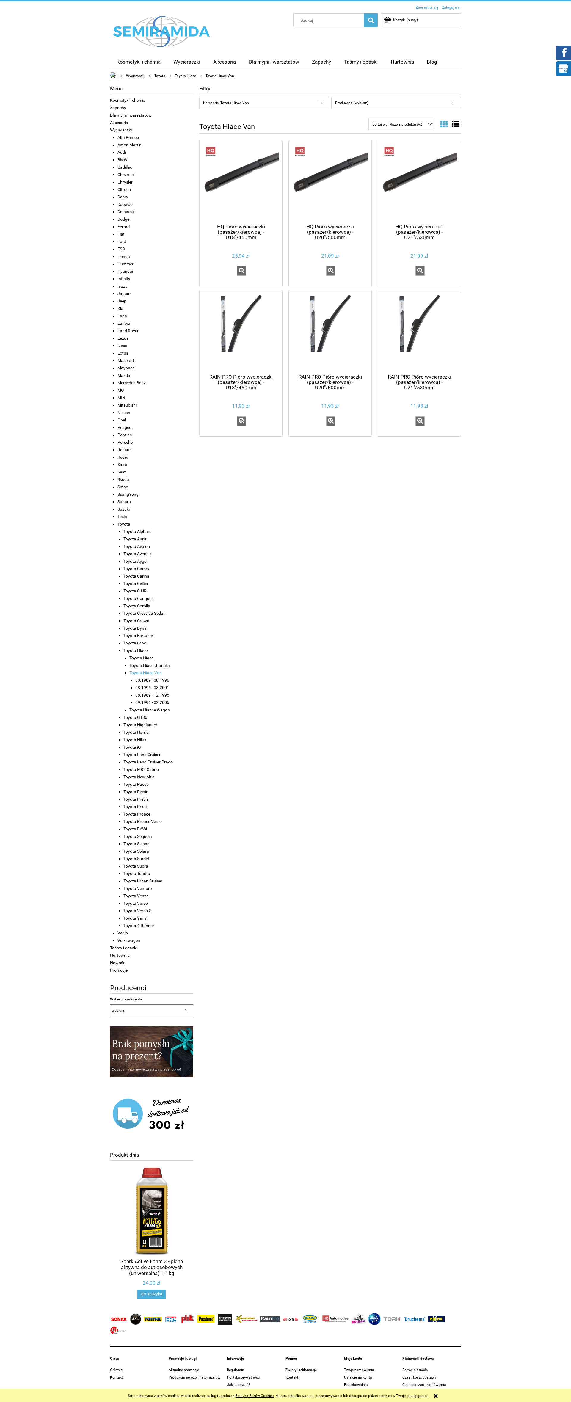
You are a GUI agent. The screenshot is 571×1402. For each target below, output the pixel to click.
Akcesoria (119, 122)
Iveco (122, 345)
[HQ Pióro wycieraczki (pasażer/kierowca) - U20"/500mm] (330, 182)
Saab (122, 464)
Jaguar (124, 293)
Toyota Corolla (136, 605)
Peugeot (125, 427)
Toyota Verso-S (137, 910)
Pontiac (124, 434)
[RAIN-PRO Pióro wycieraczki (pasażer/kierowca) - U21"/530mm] (419, 332)
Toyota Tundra (136, 873)
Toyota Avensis (137, 553)
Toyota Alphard (137, 531)
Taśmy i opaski (123, 947)
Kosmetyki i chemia (127, 100)
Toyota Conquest (139, 598)
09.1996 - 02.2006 (152, 702)
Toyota (123, 524)
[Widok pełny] (455, 124)
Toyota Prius (135, 806)
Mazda (123, 375)
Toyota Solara (136, 851)
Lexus (122, 338)
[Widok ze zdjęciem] (444, 124)
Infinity (123, 278)
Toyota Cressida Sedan (144, 613)
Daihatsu (125, 211)
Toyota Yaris (134, 918)
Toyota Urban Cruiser (142, 881)
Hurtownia (120, 955)
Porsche (125, 442)
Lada (122, 315)
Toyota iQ (132, 747)
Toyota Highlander (140, 724)
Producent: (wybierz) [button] (351, 103)
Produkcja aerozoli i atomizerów (194, 1377)
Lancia (123, 323)
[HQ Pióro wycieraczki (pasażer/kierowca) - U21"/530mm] (419, 182)
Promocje (119, 970)
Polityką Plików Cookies (254, 1396)
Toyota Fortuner (138, 635)
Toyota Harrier (136, 732)
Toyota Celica (135, 583)
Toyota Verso (135, 903)
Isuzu (122, 286)
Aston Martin (129, 144)
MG (120, 390)
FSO (121, 249)
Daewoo (125, 204)
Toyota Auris (135, 539)
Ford (121, 241)
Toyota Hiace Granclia (149, 665)
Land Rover (128, 330)
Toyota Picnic (135, 791)
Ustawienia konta (358, 1377)
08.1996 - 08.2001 (152, 687)
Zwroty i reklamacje (301, 1370)
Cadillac (124, 167)
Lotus (122, 353)
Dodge (123, 219)
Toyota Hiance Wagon (149, 710)
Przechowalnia (356, 1385)
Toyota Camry (136, 568)
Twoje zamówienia (359, 1370)
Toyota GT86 (135, 717)
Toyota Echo (134, 643)
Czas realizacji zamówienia (424, 1385)
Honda (123, 256)
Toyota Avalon (136, 546)
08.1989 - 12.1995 (152, 695)
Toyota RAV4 (135, 829)
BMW (122, 159)
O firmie (116, 1370)
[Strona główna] (162, 31)
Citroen (124, 189)
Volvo (122, 933)
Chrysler (125, 182)
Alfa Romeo (128, 137)
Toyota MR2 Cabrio (141, 769)
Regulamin (235, 1370)
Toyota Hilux (134, 739)
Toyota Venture (137, 888)
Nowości (118, 962)
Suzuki (123, 509)
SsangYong (128, 494)
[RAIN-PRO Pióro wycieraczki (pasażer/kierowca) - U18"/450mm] (241, 332)
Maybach (126, 368)
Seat (121, 472)
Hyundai (125, 271)
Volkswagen (128, 940)
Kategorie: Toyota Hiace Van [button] (226, 103)
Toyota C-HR (135, 591)
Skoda (123, 479)
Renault (124, 449)
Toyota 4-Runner (138, 925)
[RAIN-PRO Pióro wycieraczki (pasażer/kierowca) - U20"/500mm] (330, 332)
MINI (121, 397)
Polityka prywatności (244, 1377)
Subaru (124, 501)
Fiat (121, 234)
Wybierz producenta (126, 999)
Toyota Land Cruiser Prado (148, 762)
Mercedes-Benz (131, 382)
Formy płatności (415, 1370)
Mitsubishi (127, 405)
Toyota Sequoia (137, 836)
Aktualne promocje (184, 1370)
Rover (122, 457)
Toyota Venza (136, 895)
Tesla (122, 516)
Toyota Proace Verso (142, 821)
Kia (120, 308)
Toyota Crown (136, 620)
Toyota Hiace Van (145, 672)
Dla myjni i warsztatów (131, 115)
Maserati (125, 360)
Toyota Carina (136, 576)
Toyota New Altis (138, 776)
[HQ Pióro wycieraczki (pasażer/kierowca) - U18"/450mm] (241, 182)
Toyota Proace (136, 814)
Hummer (125, 263)
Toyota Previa (136, 799)
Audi (121, 152)
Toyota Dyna (135, 628)
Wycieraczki (121, 130)
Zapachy (118, 107)
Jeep (121, 301)
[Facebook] (563, 52)
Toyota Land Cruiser (142, 754)
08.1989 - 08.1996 (152, 680)
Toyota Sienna (136, 843)
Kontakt (116, 1377)
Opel (121, 420)
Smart (123, 486)
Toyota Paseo (136, 784)
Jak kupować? (238, 1385)
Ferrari (123, 226)
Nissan (123, 412)
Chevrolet (126, 174)
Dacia (122, 197)
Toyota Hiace (135, 650)
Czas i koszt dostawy (419, 1377)
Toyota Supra (135, 866)
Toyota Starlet (136, 858)
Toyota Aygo (135, 561)
